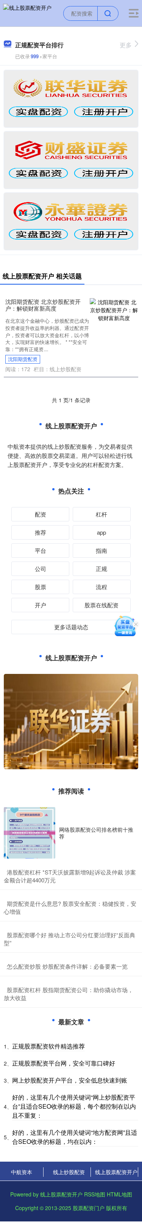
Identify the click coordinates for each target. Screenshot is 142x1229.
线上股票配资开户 (116, 1172)
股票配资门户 (89, 1208)
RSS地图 (94, 1194)
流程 (101, 587)
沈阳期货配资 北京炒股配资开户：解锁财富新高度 (43, 304)
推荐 (40, 532)
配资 (40, 514)
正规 (101, 568)
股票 (40, 587)
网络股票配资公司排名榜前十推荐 (96, 833)
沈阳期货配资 (22, 359)
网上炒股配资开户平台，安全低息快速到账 (69, 1080)
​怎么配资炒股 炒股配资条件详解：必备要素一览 (67, 966)
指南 (101, 550)
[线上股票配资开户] (27, 12)
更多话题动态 (71, 627)
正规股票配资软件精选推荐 (48, 1046)
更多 (126, 44)
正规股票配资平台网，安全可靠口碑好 (63, 1063)
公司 (40, 568)
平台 (40, 550)
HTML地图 (119, 1194)
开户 (40, 605)
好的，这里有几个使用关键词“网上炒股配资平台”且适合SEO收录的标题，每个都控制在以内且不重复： (74, 1106)
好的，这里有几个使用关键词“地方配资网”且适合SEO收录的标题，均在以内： (74, 1137)
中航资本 (21, 1172)
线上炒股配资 (69, 1172)
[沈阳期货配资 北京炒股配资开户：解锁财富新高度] (114, 309)
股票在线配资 (101, 605)
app (101, 532)
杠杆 (101, 514)
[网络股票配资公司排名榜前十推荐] (29, 833)
